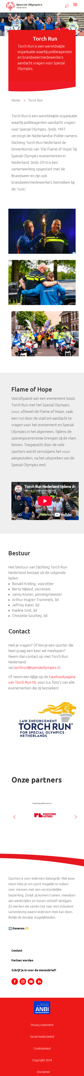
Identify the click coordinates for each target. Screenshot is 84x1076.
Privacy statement (42, 1025)
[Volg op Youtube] (31, 981)
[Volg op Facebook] (14, 981)
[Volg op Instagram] (23, 981)
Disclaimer (43, 1072)
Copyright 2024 (42, 1060)
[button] (76, 815)
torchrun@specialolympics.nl (36, 667)
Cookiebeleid (42, 1048)
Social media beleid (42, 1036)
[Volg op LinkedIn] (39, 981)
